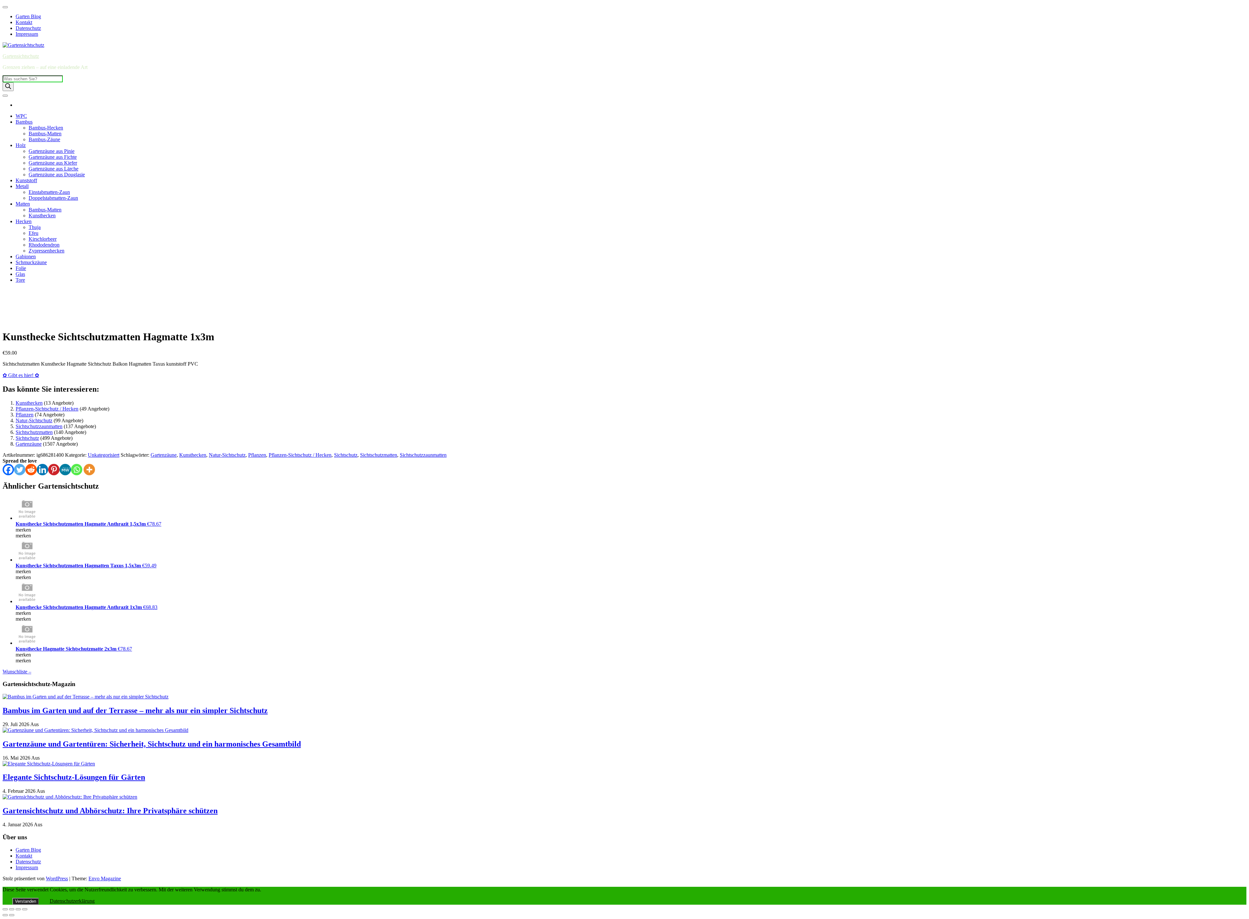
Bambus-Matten (45, 133)
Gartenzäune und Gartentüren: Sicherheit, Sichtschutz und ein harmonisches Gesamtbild (152, 744)
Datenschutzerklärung (72, 901)
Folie (21, 268)
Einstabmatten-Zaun (49, 192)
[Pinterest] (54, 469)
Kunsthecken (42, 215)
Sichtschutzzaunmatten (39, 426)
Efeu (33, 233)
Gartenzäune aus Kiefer (53, 163)
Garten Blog (28, 16)
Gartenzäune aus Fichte (53, 157)
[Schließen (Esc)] (24, 909)
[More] (89, 469)
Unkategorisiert (103, 455)
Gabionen (26, 256)
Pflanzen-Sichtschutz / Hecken (47, 409)
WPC (21, 116)
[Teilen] (18, 909)
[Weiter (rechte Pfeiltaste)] (11, 915)
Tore (20, 280)
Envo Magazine (104, 878)
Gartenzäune (29, 444)
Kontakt (24, 22)
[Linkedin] (42, 469)
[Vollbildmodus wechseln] (11, 909)
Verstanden (25, 901)
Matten (23, 204)
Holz (21, 145)
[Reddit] (31, 469)
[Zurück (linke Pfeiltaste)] (5, 915)
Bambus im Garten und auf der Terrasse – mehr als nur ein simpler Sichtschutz (135, 710)
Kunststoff (26, 180)
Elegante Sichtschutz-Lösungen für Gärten (74, 777)
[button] (10, 315)
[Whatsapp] (76, 469)
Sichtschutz (27, 438)
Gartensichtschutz (21, 56)
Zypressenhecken (46, 250)
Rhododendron (44, 245)
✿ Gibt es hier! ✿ (21, 375)
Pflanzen (25, 414)
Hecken (24, 221)
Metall (22, 186)
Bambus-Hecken (46, 127)
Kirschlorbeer (43, 239)
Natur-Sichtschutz (34, 420)
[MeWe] (65, 469)
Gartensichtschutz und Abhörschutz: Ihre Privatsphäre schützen (110, 810)
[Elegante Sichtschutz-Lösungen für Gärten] (49, 763)
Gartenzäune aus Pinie (51, 151)
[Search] (8, 86)
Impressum (27, 34)
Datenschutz (28, 28)
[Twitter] (19, 469)
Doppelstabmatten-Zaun (53, 198)
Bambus (24, 122)
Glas (20, 274)
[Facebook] (8, 469)
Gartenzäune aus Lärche (53, 168)
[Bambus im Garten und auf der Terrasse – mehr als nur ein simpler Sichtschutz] (85, 696)
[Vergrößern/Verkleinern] (5, 909)
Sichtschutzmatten (34, 432)
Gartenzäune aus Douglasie (57, 174)
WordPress (57, 878)
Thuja (35, 227)
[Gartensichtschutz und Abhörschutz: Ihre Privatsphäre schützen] (70, 797)
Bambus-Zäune (44, 139)
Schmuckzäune (31, 262)
